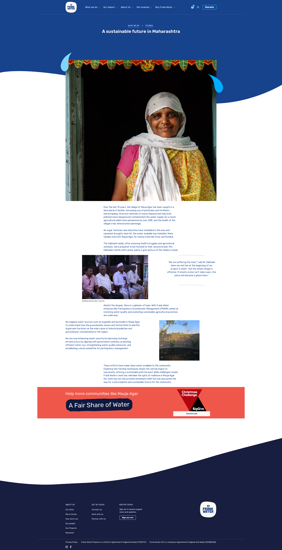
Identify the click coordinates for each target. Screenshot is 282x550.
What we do (91, 7)
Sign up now (127, 517)
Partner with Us (99, 519)
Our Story (70, 509)
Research (70, 533)
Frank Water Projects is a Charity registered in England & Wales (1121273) (113, 542)
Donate (209, 7)
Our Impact (109, 7)
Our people (70, 523)
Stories (149, 25)
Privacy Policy (72, 542)
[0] (192, 8)
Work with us (97, 514)
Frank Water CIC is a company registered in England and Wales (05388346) (183, 542)
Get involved (143, 7)
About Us (126, 7)
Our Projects (71, 528)
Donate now (191, 414)
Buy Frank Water (164, 7)
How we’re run (72, 519)
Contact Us (97, 509)
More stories (71, 514)
